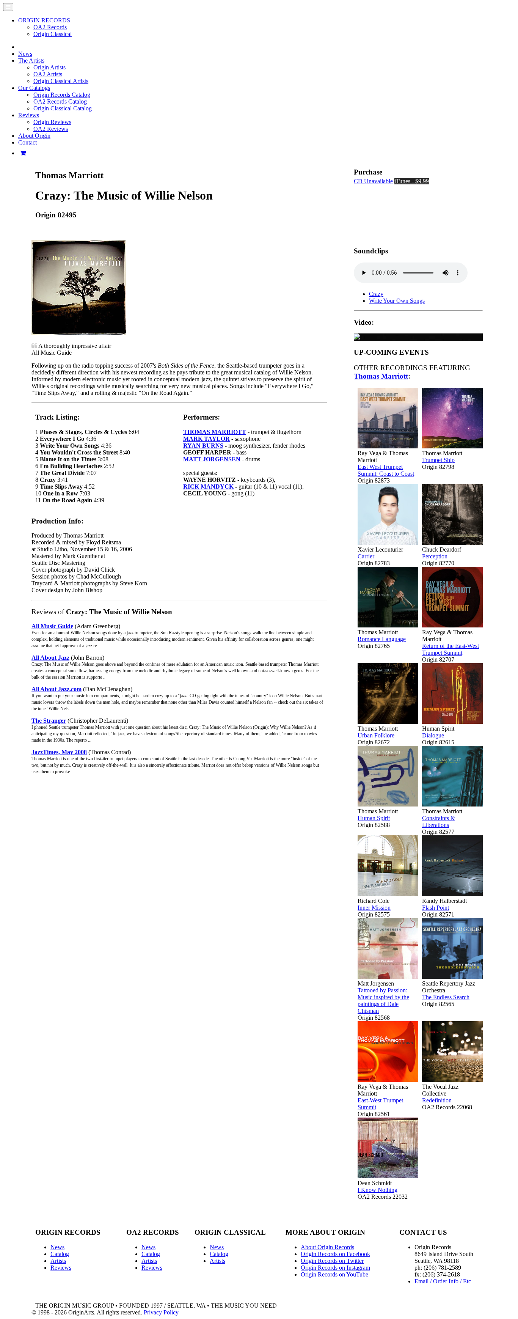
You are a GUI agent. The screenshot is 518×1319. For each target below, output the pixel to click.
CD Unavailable (373, 181)
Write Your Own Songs (397, 300)
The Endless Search (445, 997)
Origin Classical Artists (60, 81)
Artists (58, 1261)
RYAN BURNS (203, 445)
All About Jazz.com (56, 689)
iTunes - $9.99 (411, 181)
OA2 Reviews (50, 129)
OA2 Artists (47, 74)
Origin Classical (52, 34)
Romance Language (382, 639)
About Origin (34, 135)
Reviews (60, 1267)
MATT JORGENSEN (211, 459)
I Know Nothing (377, 1190)
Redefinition (437, 1100)
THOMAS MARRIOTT (214, 432)
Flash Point (435, 907)
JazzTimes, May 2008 (59, 752)
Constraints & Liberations (438, 821)
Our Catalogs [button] (34, 88)
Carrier (366, 556)
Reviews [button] (28, 115)
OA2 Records (50, 27)
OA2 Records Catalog (60, 101)
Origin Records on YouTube (334, 1274)
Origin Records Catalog (61, 94)
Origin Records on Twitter (332, 1261)
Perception (434, 556)
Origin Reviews (52, 122)
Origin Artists (49, 67)
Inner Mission (374, 907)
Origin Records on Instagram (335, 1267)
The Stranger (48, 720)
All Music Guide (52, 626)
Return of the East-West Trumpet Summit (450, 649)
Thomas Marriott (381, 376)
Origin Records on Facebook (335, 1254)
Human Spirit (374, 818)
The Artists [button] (31, 60)
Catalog (59, 1254)
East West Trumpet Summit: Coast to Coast (386, 470)
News (25, 53)
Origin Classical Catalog (62, 108)
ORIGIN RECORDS (44, 20)
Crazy (376, 294)
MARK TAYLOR (206, 438)
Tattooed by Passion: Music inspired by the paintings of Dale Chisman (383, 1000)
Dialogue (433, 735)
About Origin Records (327, 1247)
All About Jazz (50, 657)
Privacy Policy (161, 1312)
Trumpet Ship (438, 460)
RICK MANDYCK (208, 486)
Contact (27, 142)
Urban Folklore (376, 735)
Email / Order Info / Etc (442, 1281)
